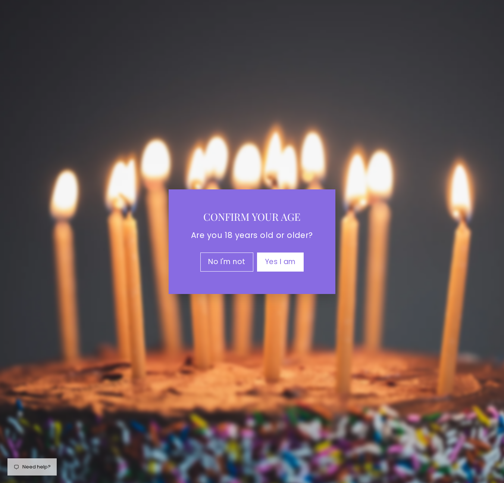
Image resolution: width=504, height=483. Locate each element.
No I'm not (226, 261)
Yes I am (280, 261)
